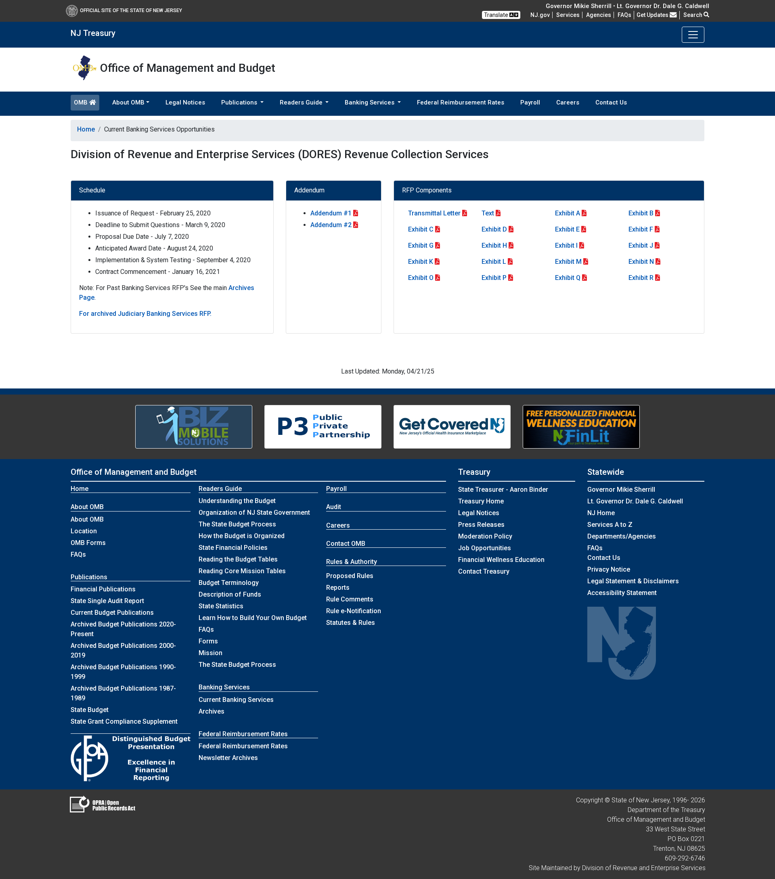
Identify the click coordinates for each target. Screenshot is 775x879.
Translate (496, 15)
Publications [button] (240, 102)
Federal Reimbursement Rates (460, 102)
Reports (338, 587)
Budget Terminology (229, 583)
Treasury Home (481, 501)
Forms (208, 641)
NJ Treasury (93, 33)
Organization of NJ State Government (254, 512)
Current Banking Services (236, 700)
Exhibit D (494, 229)
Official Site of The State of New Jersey (131, 10)
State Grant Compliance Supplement (124, 721)
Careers (567, 102)
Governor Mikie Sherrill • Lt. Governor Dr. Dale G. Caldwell (627, 6)
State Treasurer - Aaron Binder (503, 489)
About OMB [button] (128, 102)
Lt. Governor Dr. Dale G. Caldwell (635, 501)
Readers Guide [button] (302, 102)
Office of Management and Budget (134, 472)
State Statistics (221, 606)
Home (86, 129)
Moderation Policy (485, 536)
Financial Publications (103, 589)
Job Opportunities (484, 548)
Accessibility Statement (622, 593)
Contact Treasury (483, 571)
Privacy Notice (608, 569)
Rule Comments (349, 599)
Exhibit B (641, 213)
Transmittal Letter (434, 213)
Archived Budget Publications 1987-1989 (123, 693)
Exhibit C (421, 229)
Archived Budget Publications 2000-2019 (123, 650)
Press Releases (481, 524)
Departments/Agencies (621, 536)
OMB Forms (88, 543)
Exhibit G (421, 245)
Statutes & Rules (350, 622)
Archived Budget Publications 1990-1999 (123, 672)
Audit (333, 507)
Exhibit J (640, 245)
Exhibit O (421, 278)
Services (568, 15)
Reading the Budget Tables (238, 559)
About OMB (87, 519)
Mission (210, 653)
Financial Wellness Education (501, 560)
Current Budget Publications (112, 612)
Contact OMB (345, 543)
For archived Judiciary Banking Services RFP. (145, 313)
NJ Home (601, 513)
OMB (81, 102)
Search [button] (693, 15)
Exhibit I (566, 245)
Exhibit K (420, 261)
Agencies (598, 15)
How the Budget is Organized (242, 536)
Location (84, 531)
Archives (211, 711)
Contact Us (611, 102)
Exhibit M (568, 261)
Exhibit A (567, 213)
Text (488, 213)
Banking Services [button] (370, 102)
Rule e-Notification (353, 611)
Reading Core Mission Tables (242, 571)
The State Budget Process (237, 524)
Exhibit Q (567, 278)
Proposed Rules (349, 576)
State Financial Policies (233, 547)
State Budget (90, 710)
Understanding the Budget (237, 501)
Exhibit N (641, 261)
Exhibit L (494, 261)
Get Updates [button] (653, 15)
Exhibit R (641, 278)
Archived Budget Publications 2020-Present (123, 629)
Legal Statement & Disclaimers (633, 581)
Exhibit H (494, 245)
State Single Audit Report (107, 601)
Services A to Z (610, 524)
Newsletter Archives (228, 758)
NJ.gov (540, 15)
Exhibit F (640, 229)
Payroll (530, 102)
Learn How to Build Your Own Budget (253, 618)
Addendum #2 (331, 225)
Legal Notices (185, 102)
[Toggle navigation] (693, 35)
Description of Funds (230, 594)
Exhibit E (567, 229)
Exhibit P (494, 278)
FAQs (78, 554)
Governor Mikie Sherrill (621, 489)
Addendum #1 (331, 213)
